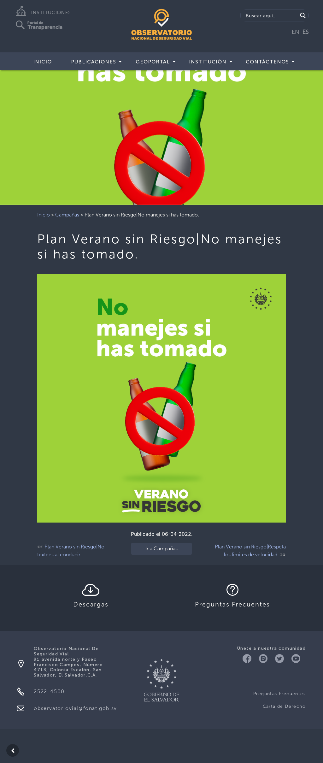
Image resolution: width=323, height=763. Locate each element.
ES (305, 31)
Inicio (42, 62)
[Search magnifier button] (302, 15)
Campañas (67, 215)
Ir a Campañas (161, 549)
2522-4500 (49, 692)
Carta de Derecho (284, 706)
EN (295, 31)
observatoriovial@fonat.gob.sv (75, 708)
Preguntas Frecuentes (279, 693)
